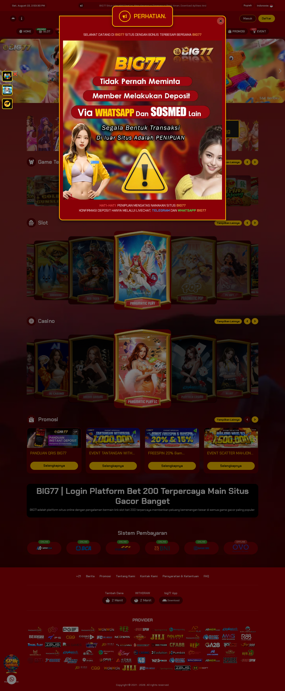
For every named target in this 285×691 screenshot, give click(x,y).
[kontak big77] (7, 103)
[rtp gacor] (7, 89)
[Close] (220, 21)
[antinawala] (7, 76)
